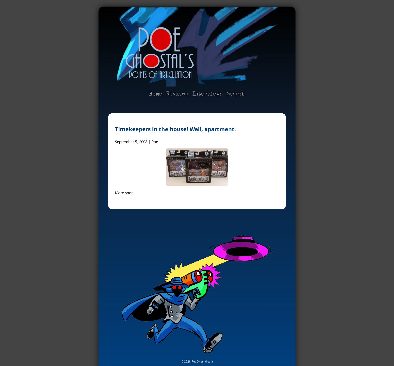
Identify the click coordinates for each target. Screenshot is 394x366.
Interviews (207, 94)
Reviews (177, 94)
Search (236, 94)
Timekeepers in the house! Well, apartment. (175, 129)
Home (155, 94)
